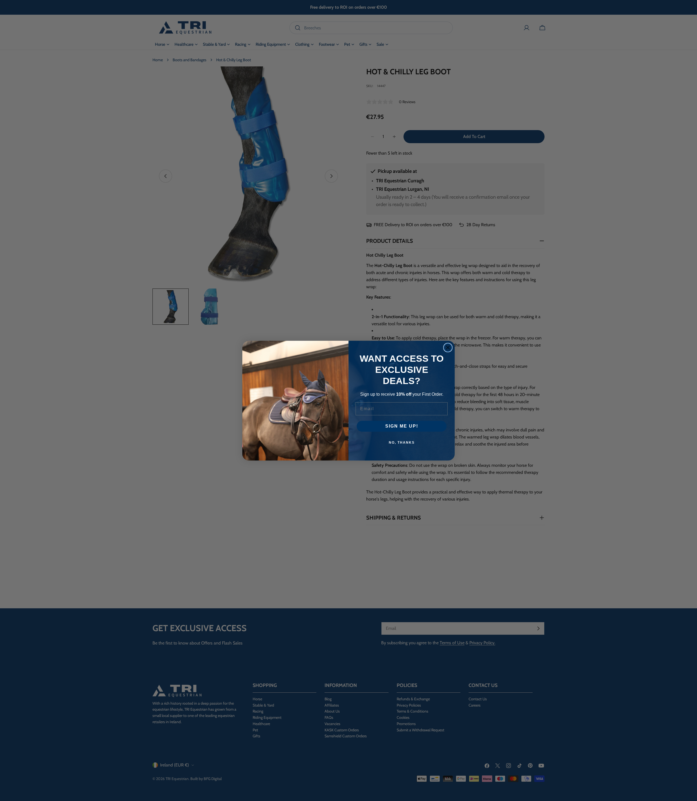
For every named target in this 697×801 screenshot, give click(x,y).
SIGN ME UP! (401, 426)
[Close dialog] (448, 347)
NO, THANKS (402, 442)
